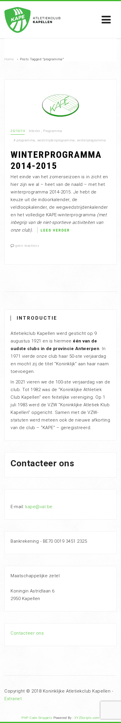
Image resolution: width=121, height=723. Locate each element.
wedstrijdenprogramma (56, 140)
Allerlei (34, 131)
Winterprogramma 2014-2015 (56, 160)
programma (25, 140)
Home (9, 59)
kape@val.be (39, 506)
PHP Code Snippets (37, 718)
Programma (52, 131)
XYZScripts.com (87, 718)
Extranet (13, 698)
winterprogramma (91, 140)
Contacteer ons (27, 633)
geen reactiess (27, 246)
